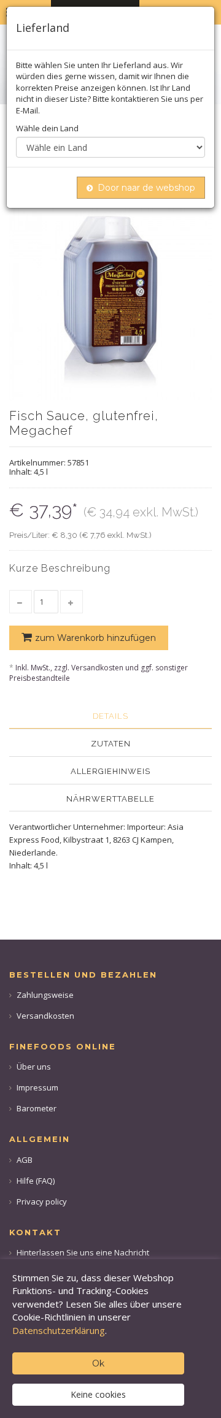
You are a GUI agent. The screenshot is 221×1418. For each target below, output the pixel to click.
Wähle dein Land (47, 128)
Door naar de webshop (146, 187)
